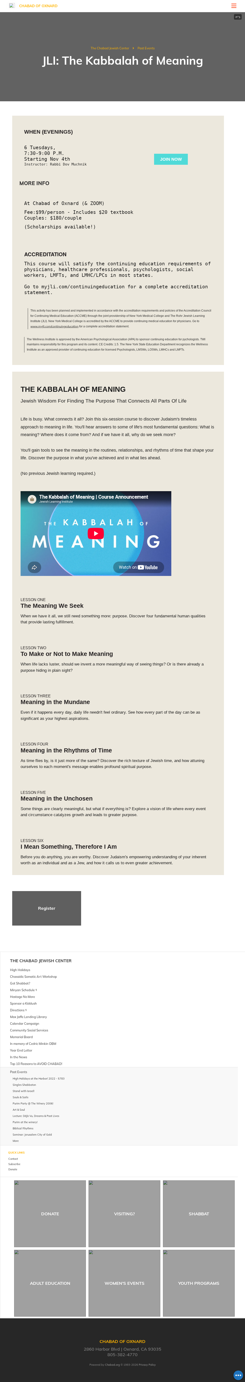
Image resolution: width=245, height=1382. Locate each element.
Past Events (146, 48)
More (16, 1141)
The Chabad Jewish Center (110, 48)
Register (46, 908)
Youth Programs (198, 1283)
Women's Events (125, 1283)
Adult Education (50, 1283)
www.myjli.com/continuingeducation (54, 326)
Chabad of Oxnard (38, 6)
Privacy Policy (147, 1364)
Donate (50, 1214)
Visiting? (124, 1214)
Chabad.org (112, 1364)
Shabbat (199, 1214)
